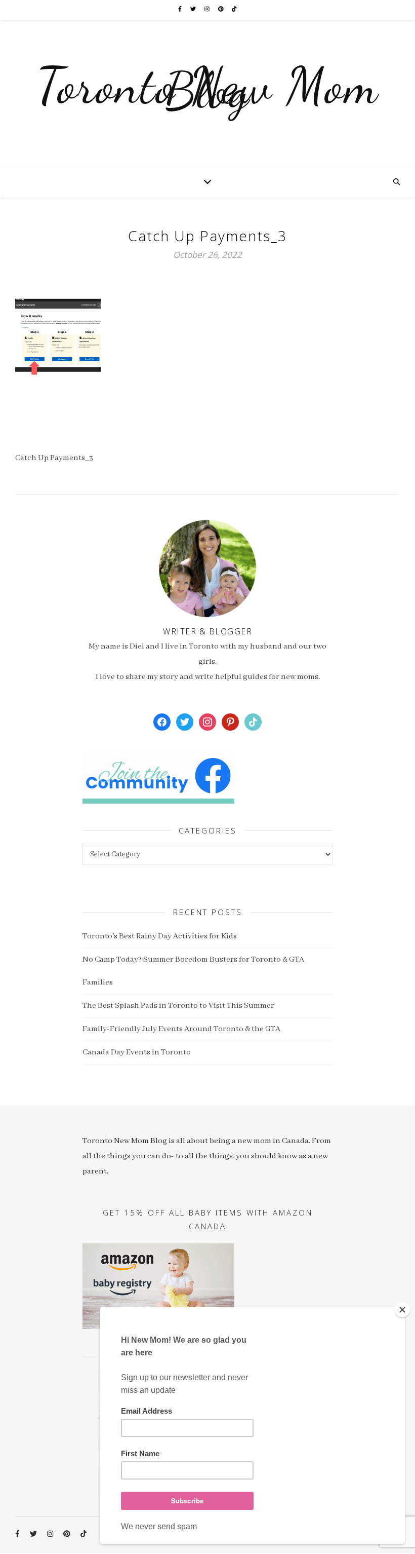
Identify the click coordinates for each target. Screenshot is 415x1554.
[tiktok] (234, 10)
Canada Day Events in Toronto (136, 1052)
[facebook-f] (180, 10)
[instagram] (207, 10)
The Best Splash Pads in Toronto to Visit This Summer (178, 1006)
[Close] (402, 1309)
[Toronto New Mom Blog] (207, 93)
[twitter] (193, 10)
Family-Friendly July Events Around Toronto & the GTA (181, 1029)
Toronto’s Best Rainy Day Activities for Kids (159, 936)
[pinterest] (221, 10)
